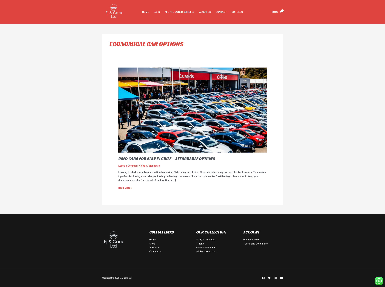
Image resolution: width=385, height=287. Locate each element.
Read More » (125, 187)
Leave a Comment (128, 165)
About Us (205, 12)
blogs (143, 165)
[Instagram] (275, 278)
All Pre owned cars (206, 251)
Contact (221, 12)
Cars (157, 12)
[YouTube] (281, 278)
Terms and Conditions (255, 243)
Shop (152, 243)
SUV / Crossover (205, 239)
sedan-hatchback (205, 247)
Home (145, 12)
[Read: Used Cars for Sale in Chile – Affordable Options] (192, 109)
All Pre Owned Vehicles (179, 12)
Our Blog (237, 12)
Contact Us (155, 251)
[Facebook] (263, 278)
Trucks (200, 243)
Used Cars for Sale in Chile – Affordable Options (166, 158)
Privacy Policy (251, 239)
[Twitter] (269, 278)
